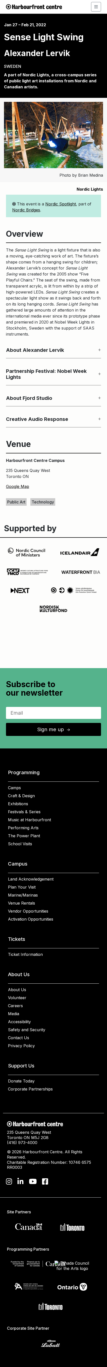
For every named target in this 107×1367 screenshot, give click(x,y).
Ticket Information (25, 954)
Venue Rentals (21, 903)
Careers (15, 1005)
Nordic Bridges (26, 209)
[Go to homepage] (34, 6)
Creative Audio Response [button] (37, 419)
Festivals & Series (24, 811)
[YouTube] (33, 1181)
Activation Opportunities (30, 919)
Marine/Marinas (23, 895)
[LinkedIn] (20, 1181)
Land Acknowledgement (31, 879)
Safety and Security (26, 1029)
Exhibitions (18, 803)
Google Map (17, 486)
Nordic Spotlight (60, 203)
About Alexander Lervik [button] (35, 350)
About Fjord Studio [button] (29, 398)
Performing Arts (23, 827)
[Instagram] (9, 1181)
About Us (17, 989)
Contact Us (18, 1037)
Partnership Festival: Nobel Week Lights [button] (46, 374)
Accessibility (19, 1021)
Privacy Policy (21, 1045)
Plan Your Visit (22, 887)
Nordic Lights (90, 189)
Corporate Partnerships (30, 1088)
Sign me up (54, 729)
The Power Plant (24, 835)
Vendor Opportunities (28, 911)
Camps (14, 787)
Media (13, 1013)
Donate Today (21, 1080)
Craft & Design (21, 795)
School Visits (20, 843)
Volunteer (17, 997)
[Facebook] (45, 1181)
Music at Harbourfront (29, 819)
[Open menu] (96, 7)
